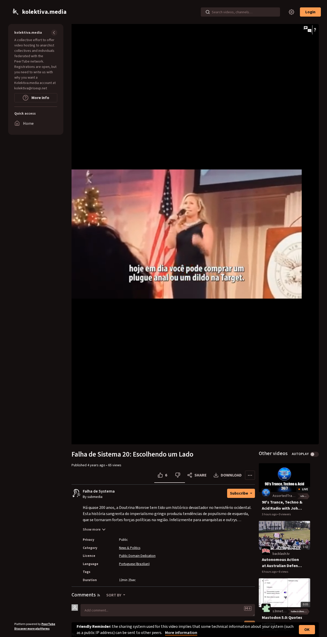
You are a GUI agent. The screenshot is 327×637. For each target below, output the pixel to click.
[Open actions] (250, 475)
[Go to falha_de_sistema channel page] (78, 495)
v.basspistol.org (305, 496)
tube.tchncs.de (300, 611)
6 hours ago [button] (269, 572)
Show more (92, 529)
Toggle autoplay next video (314, 454)
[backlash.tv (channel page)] (266, 550)
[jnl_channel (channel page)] (266, 492)
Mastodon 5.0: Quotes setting (282, 621)
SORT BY (114, 595)
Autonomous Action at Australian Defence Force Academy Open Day (282, 563)
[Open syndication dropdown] (98, 595)
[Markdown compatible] (248, 608)
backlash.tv (281, 553)
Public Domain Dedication (137, 556)
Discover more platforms (32, 629)
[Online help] (315, 29)
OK (307, 629)
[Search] (207, 12)
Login (310, 12)
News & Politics (129, 548)
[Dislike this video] (178, 475)
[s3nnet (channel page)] (266, 607)
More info (40, 98)
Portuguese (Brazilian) (134, 564)
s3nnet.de (280, 611)
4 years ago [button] (96, 465)
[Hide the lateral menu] (54, 33)
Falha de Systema (99, 491)
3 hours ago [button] (269, 514)
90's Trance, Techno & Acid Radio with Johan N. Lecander (282, 505)
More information (181, 632)
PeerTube (48, 624)
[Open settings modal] (291, 12)
